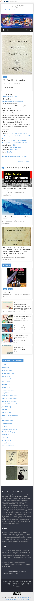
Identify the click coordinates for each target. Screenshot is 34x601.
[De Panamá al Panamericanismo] (7, 346)
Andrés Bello (5, 368)
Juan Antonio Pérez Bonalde (10, 415)
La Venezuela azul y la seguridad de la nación (16, 218)
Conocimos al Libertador (9, 10)
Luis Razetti (5, 426)
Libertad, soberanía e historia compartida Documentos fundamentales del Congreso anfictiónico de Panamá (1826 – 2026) (22, 306)
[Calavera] (16, 269)
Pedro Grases (6, 434)
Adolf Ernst (5, 365)
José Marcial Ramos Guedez (10, 404)
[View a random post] (30, 30)
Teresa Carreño (6, 440)
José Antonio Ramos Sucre (9, 398)
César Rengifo (6, 384)
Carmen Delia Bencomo (9, 379)
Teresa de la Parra (7, 443)
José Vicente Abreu (7, 412)
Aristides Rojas (6, 376)
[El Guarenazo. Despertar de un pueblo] (17, 172)
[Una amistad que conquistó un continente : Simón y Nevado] (7, 334)
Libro (5, 77)
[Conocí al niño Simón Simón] (7, 315)
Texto (10, 289)
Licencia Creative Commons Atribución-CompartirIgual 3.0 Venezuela (18, 598)
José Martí (5, 409)
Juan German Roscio (8, 421)
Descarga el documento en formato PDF (15, 157)
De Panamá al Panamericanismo (19, 348)
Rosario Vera (18, 294)
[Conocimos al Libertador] (7, 325)
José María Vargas (7, 407)
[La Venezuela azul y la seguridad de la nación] (17, 200)
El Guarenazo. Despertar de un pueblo (14, 189)
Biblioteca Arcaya (15, 147)
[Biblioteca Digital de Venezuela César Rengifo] (17, 15)
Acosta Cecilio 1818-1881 (10, 97)
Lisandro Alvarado (7, 423)
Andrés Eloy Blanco (7, 370)
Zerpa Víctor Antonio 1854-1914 (12, 101)
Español (9, 152)
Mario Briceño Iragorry (8, 432)
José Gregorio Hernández (9, 401)
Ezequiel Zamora (6, 387)
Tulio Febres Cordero (8, 446)
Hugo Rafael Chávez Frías (9, 395)
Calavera (7, 292)
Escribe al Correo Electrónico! (17, 571)
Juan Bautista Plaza (7, 418)
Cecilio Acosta (13, 150)
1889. (14, 145)
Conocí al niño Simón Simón (22, 316)
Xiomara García (18, 83)
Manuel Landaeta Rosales (9, 429)
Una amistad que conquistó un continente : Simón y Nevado (22, 337)
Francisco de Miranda (8, 390)
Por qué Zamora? (24, 162)
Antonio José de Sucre (8, 373)
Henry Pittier (5, 393)
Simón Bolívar (6, 437)
